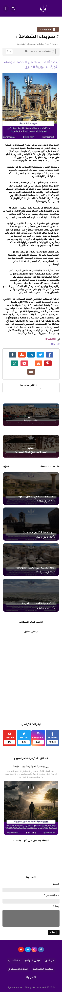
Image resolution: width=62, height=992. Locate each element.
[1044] (28, 951)
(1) (58, 344)
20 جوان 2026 (44, 501)
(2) (54, 344)
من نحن (49, 961)
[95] (21, 951)
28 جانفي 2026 (44, 537)
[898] (34, 951)
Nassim (28, 385)
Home (54, 44)
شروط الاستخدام (18, 969)
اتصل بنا (31, 977)
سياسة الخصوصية (43, 969)
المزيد (6, 467)
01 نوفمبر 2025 (44, 572)
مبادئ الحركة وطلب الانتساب (24, 961)
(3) (51, 344)
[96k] (41, 951)
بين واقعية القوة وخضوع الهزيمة (31, 767)
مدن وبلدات (46, 30)
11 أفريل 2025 (44, 608)
